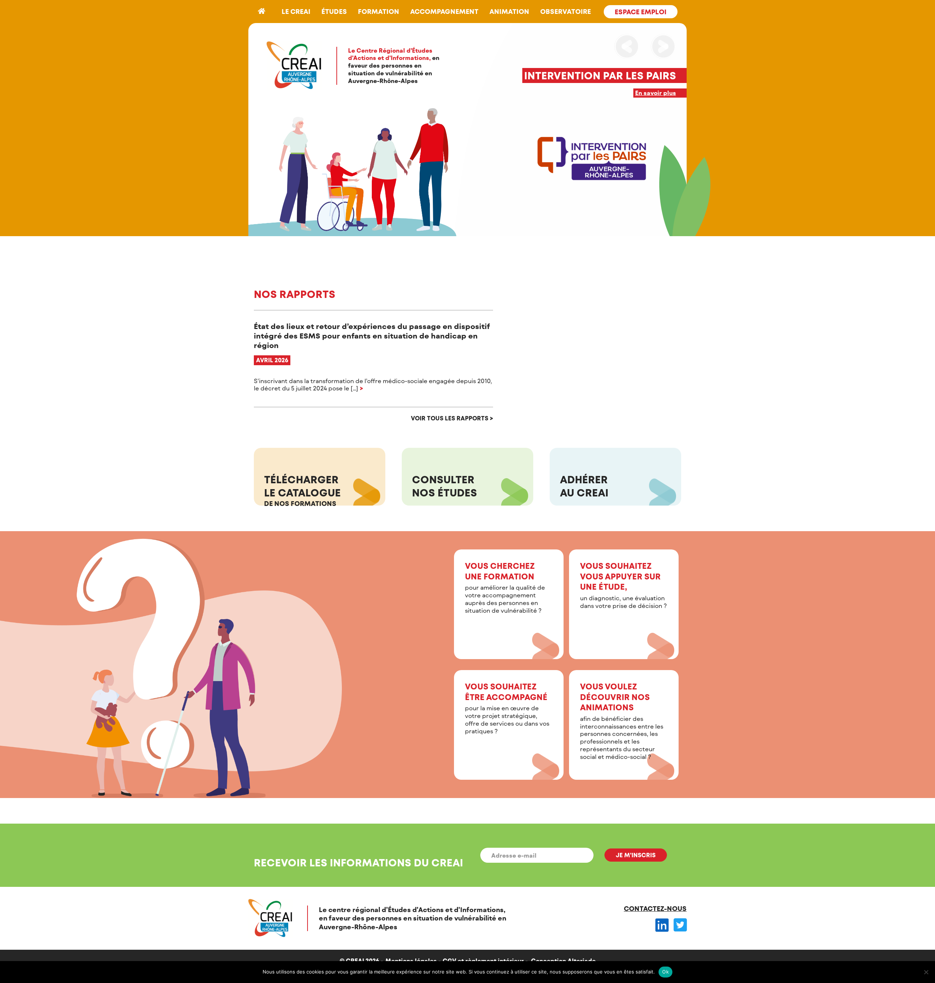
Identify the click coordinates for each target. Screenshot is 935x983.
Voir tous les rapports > (452, 418)
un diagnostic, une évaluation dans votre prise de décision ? (623, 585)
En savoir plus (655, 92)
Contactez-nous (655, 908)
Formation (378, 11)
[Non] (926, 972)
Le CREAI (296, 11)
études (334, 11)
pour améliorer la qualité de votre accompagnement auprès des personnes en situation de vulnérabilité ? (505, 587)
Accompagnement (444, 11)
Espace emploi (641, 12)
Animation (509, 11)
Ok (665, 972)
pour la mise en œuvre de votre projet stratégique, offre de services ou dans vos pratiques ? (507, 707)
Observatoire (565, 11)
